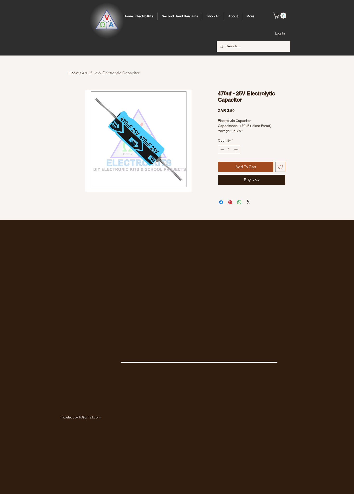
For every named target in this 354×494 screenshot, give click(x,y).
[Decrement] (222, 149)
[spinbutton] (229, 149)
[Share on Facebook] (221, 202)
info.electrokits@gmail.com (80, 417)
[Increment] (236, 149)
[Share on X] (248, 202)
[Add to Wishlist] (280, 167)
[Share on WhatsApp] (239, 202)
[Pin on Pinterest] (230, 202)
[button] (280, 16)
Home (74, 72)
